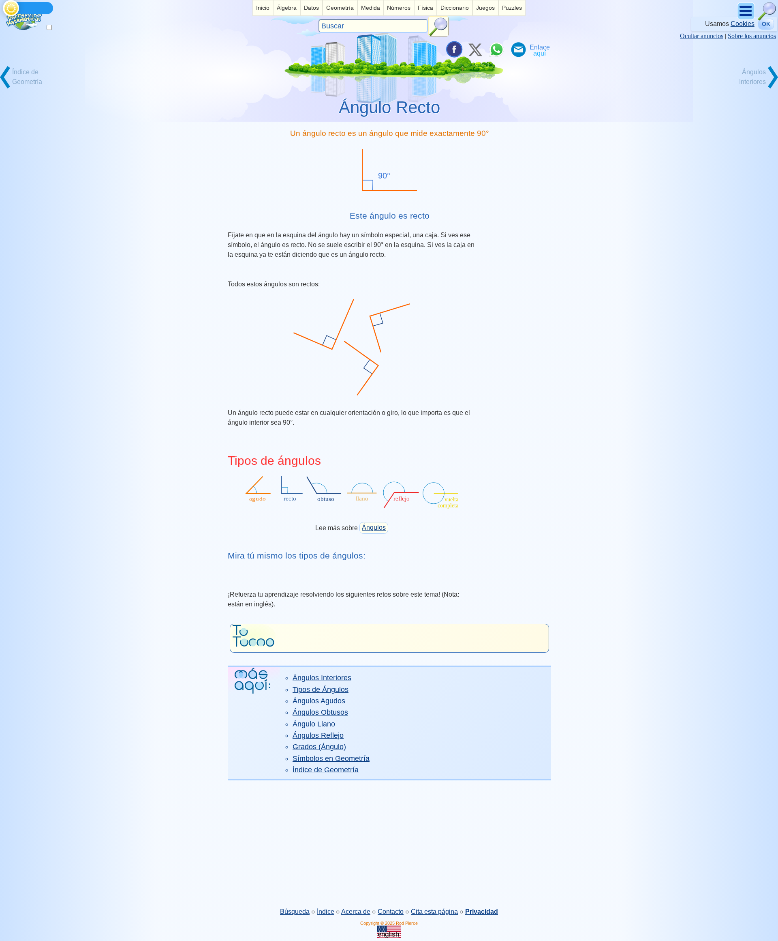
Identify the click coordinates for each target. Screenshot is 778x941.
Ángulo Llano (314, 724)
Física (425, 7)
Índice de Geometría (326, 770)
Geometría (340, 7)
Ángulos (374, 527)
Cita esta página (434, 911)
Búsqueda (295, 911)
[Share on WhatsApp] (496, 49)
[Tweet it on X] (475, 49)
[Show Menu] (746, 18)
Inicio (262, 7)
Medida (370, 7)
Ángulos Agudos (319, 701)
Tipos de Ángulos (320, 689)
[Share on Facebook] (453, 49)
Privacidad (481, 911)
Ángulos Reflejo (318, 735)
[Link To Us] (540, 49)
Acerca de (355, 911)
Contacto (391, 911)
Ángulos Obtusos (320, 712)
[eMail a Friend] (518, 49)
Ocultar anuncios (701, 35)
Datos (311, 7)
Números (398, 7)
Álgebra (287, 7)
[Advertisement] (389, 843)
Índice (325, 911)
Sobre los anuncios (752, 35)
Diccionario (454, 7)
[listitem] (262, 8)
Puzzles (512, 7)
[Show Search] (767, 18)
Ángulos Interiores (322, 678)
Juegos (485, 7)
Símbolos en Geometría (331, 758)
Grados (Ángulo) (319, 747)
